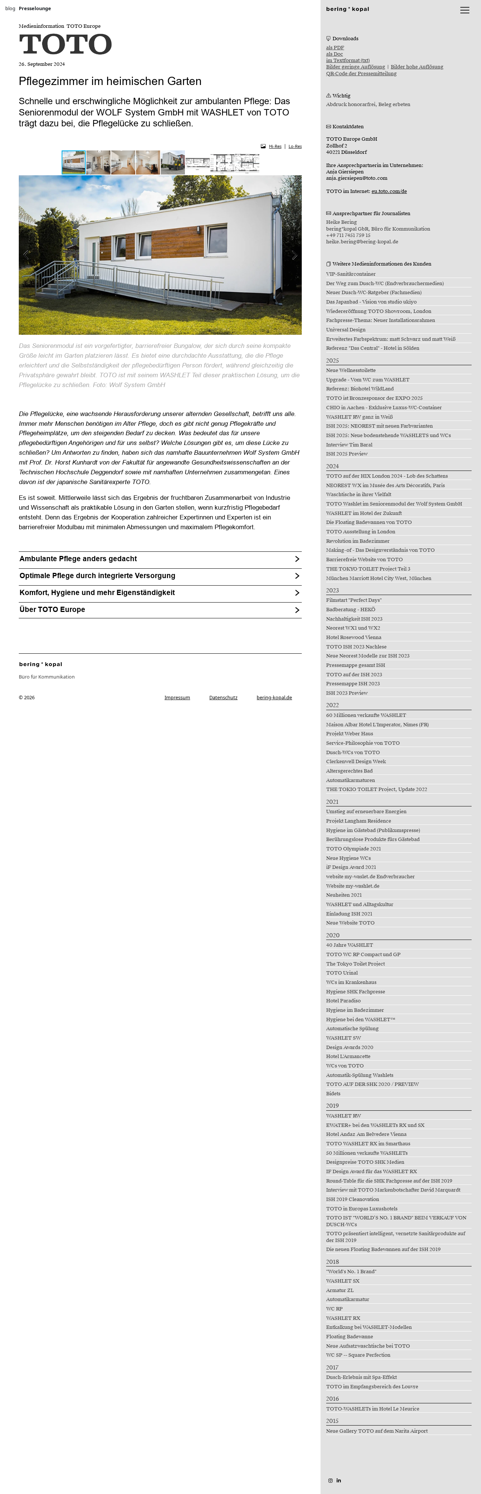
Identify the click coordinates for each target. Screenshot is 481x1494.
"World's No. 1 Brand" (351, 1271)
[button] (98, 162)
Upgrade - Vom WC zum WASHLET (368, 380)
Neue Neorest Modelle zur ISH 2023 (368, 656)
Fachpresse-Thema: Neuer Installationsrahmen (380, 320)
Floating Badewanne (349, 1336)
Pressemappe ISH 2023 (353, 683)
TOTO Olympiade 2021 (353, 849)
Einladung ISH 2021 (349, 914)
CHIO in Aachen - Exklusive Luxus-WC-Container (384, 407)
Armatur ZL (340, 1290)
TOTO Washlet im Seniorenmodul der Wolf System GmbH (394, 504)
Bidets (333, 1093)
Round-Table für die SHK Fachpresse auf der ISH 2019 (389, 1181)
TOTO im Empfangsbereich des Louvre (372, 1386)
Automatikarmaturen (350, 780)
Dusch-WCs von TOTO (353, 752)
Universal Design (346, 329)
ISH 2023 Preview (347, 693)
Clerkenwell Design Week (356, 761)
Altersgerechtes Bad (349, 771)
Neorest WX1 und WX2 (353, 628)
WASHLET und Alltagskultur (359, 904)
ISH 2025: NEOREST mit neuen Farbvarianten (379, 426)
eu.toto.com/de (389, 191)
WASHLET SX (343, 1281)
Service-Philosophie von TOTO (363, 743)
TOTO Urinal (342, 973)
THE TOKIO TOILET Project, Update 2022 (376, 789)
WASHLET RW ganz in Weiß (359, 417)
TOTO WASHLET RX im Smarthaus (368, 1143)
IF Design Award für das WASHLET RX (371, 1171)
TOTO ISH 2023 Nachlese (356, 647)
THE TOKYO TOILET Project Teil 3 (368, 569)
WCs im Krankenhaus (351, 982)
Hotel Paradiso (343, 1001)
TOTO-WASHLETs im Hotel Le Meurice (372, 1409)
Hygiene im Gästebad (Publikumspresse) (373, 830)
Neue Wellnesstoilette (351, 370)
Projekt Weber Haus (349, 733)
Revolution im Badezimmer (358, 541)
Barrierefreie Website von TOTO (364, 559)
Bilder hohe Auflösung (417, 67)
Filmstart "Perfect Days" (354, 600)
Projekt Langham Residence (358, 821)
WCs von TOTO (345, 1066)
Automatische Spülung (352, 1028)
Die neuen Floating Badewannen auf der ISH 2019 (383, 1249)
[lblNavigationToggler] (465, 10)
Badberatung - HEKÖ (350, 609)
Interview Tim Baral (349, 445)
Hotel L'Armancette (348, 1056)
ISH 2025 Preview (347, 454)
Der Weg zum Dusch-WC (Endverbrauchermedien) (385, 283)
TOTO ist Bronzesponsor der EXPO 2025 (374, 398)
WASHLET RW (343, 1116)
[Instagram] (330, 1480)
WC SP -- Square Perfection (358, 1355)
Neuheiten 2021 (344, 895)
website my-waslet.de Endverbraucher (370, 876)
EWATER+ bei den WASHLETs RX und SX (375, 1125)
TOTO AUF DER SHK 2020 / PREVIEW (372, 1084)
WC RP (334, 1309)
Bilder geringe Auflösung (355, 67)
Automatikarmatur (347, 1299)
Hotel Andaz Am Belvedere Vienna (366, 1134)
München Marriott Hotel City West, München (378, 578)
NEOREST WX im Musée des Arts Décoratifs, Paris (385, 485)
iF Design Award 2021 (351, 867)
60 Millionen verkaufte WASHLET (366, 715)
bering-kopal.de (274, 697)
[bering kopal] (347, 8)
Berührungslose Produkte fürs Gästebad (373, 839)
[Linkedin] (338, 1480)
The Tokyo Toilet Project (355, 964)
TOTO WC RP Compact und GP (363, 954)
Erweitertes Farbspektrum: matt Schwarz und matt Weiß (391, 339)
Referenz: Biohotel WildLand (360, 389)
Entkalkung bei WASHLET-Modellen (369, 1327)
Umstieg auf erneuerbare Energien (366, 811)
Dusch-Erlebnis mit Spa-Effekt (361, 1377)
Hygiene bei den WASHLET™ (360, 1019)
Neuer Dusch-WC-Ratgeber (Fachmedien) (374, 292)
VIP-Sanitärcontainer (351, 274)
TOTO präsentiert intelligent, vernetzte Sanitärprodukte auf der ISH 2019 (395, 1236)
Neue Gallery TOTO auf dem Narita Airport (377, 1431)
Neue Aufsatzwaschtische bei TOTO (368, 1346)
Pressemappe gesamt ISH (355, 665)
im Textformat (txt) (348, 60)
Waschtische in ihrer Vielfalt (358, 494)
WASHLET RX (343, 1318)
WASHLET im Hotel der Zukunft (364, 513)
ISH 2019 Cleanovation (352, 1199)
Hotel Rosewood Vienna (353, 637)
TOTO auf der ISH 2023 (354, 674)
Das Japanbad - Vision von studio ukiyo (371, 302)
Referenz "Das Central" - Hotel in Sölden (372, 348)
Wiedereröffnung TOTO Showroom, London (378, 311)
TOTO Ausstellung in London (360, 531)
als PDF (335, 47)
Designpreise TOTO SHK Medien (365, 1162)
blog (10, 8)
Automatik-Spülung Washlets (359, 1075)
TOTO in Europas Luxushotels (362, 1209)
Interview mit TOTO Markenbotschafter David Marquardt (393, 1190)
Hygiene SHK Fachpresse (355, 991)
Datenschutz (223, 697)
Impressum (177, 697)
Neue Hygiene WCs (348, 858)
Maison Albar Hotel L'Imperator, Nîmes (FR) (377, 724)
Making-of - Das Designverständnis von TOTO (380, 550)
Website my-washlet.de (353, 886)
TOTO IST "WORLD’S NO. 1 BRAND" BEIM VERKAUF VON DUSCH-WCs (396, 1221)
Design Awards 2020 (350, 1047)
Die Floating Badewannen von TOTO (369, 522)
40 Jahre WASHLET (349, 945)
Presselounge (35, 8)
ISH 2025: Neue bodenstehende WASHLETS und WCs (388, 435)
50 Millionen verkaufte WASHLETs (367, 1153)
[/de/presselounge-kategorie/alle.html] (41, 663)
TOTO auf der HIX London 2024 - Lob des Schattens (387, 476)
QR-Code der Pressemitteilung (361, 73)
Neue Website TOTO (350, 923)
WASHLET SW (343, 1038)
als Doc (334, 54)
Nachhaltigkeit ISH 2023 (354, 619)
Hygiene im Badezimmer (355, 1010)
